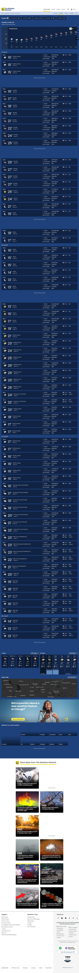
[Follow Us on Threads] (73, 918)
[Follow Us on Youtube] (66, 918)
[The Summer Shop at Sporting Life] (73, 740)
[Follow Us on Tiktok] (69, 918)
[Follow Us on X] (77, 918)
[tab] (70, 29)
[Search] (68, 9)
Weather (7, 13)
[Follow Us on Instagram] (62, 918)
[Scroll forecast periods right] (77, 38)
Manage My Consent (7, 927)
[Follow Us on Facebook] (58, 918)
